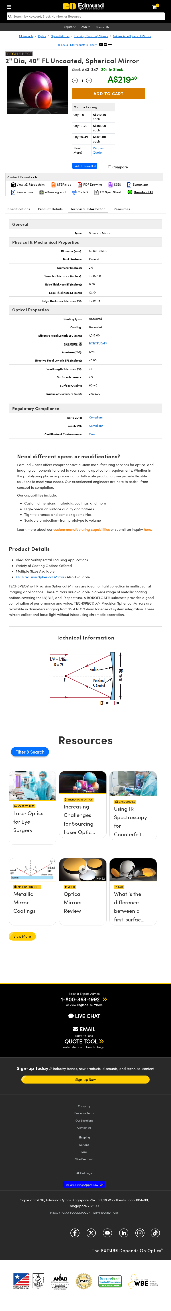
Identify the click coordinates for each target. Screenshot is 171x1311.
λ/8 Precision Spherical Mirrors (41, 577)
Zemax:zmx (24, 192)
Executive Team (84, 1113)
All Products (26, 36)
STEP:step (63, 184)
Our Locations (84, 1120)
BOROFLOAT (98, 343)
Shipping (84, 1137)
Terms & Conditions (105, 1212)
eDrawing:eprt (55, 192)
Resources (122, 208)
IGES (117, 184)
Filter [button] (20, 752)
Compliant (96, 417)
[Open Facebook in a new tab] (75, 1234)
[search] (86, 16)
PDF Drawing (92, 184)
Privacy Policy (59, 1212)
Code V (82, 192)
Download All (143, 192)
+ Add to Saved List (84, 166)
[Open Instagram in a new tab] (140, 1234)
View (92, 434)
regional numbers (89, 1005)
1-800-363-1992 (80, 999)
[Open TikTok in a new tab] (155, 1234)
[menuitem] (10, 6)
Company (84, 1106)
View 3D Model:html (30, 184)
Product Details (50, 208)
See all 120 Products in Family (78, 44)
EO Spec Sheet (110, 192)
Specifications (19, 208)
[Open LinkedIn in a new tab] (123, 1234)
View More (22, 936)
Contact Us (102, 27)
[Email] (101, 44)
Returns (84, 1144)
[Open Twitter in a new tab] (91, 1234)
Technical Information (88, 208)
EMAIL (87, 1028)
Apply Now (82, 1184)
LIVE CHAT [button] (87, 1016)
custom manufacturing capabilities (81, 529)
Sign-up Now (85, 1079)
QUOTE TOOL (81, 1041)
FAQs (84, 1152)
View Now (32, 825)
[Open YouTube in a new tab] (107, 1234)
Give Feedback (84, 1159)
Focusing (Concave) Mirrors (91, 36)
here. (148, 529)
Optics (42, 36)
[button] (105, 44)
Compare (120, 167)
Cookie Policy (80, 1212)
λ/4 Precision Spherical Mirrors (132, 36)
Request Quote (99, 150)
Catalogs (84, 1173)
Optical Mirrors (60, 36)
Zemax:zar (140, 184)
